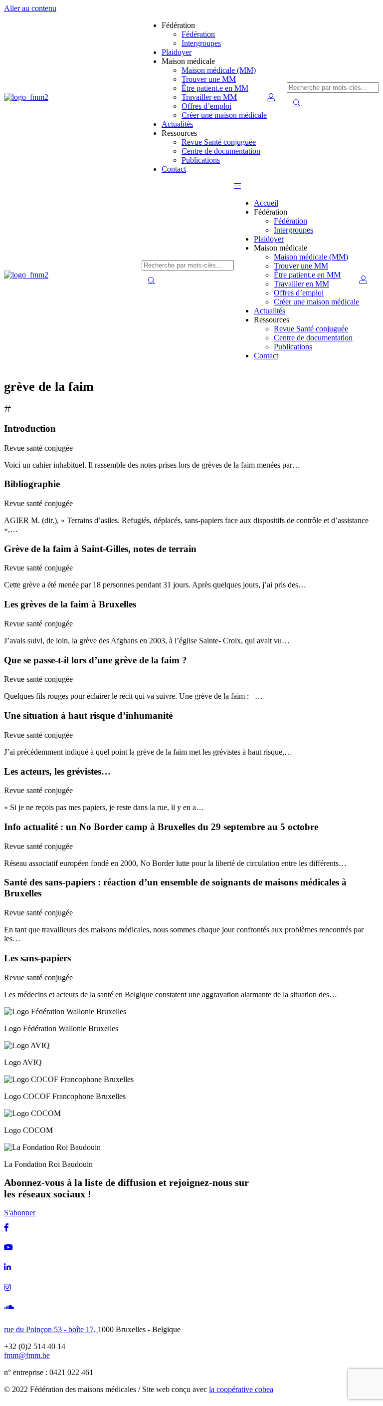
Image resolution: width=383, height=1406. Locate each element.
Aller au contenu (30, 8)
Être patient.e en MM (215, 88)
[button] (237, 186)
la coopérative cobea (241, 1389)
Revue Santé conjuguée (219, 142)
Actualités (177, 124)
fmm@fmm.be (27, 1355)
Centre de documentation (221, 151)
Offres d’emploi (206, 106)
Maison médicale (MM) (219, 70)
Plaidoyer (177, 52)
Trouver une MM (209, 79)
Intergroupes (201, 43)
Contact (174, 169)
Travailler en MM (209, 97)
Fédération (198, 34)
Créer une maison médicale (224, 115)
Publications (201, 160)
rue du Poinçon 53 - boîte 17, (51, 1329)
